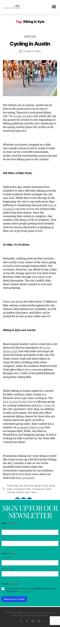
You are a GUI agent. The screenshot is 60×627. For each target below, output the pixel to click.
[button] (54, 7)
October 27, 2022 (32, 51)
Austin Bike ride (15, 485)
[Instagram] (33, 621)
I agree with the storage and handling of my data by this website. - (31, 590)
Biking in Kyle (41, 485)
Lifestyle (30, 36)
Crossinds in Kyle (22, 489)
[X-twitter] (20, 621)
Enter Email (6, 557)
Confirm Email (7, 568)
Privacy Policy (27, 591)
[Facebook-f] (26, 621)
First (3, 527)
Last (3, 538)
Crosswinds (38, 489)
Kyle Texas (30, 492)
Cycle (48, 489)
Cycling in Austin (30, 44)
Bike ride (28, 485)
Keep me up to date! (14, 599)
